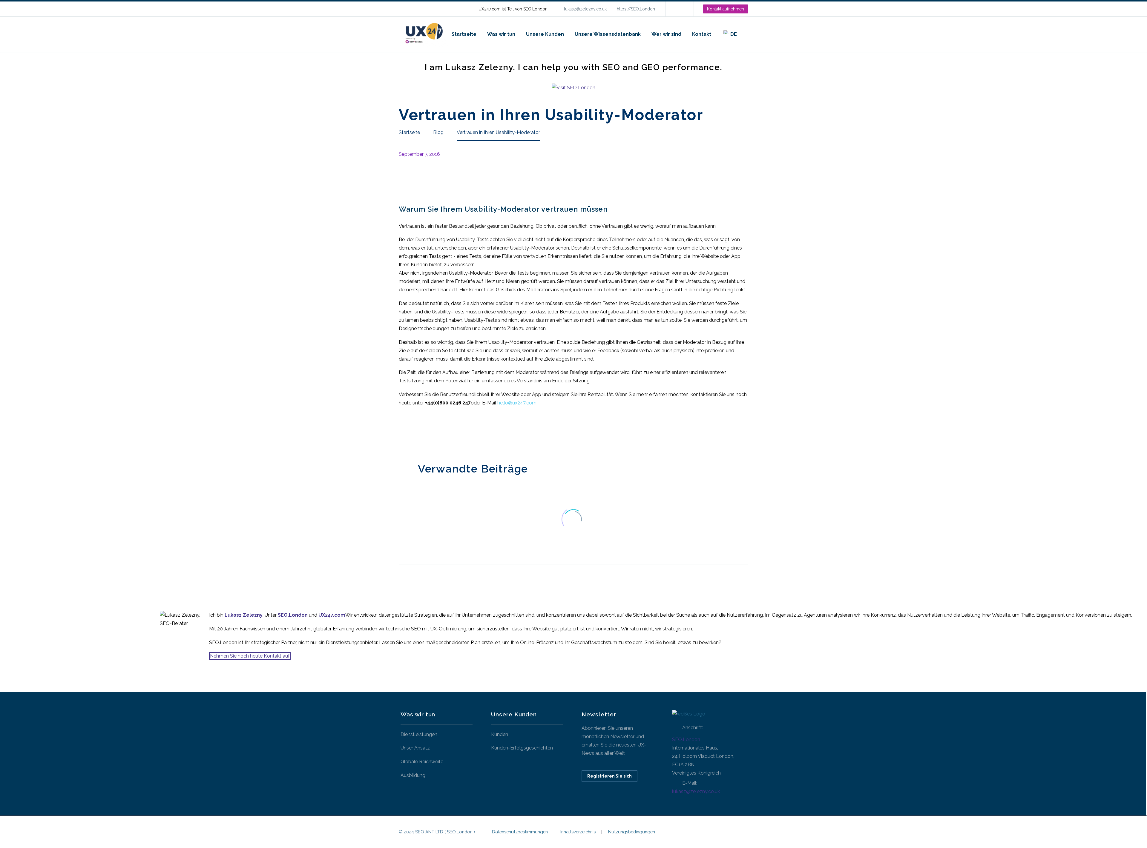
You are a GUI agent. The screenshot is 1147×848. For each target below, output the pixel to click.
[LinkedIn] (678, 9)
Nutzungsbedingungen (631, 832)
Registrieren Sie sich (609, 776)
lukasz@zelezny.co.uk (585, 9)
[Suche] (748, 34)
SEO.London (686, 739)
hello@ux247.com (516, 403)
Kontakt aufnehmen (725, 9)
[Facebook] (402, 432)
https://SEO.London (636, 9)
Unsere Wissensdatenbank (608, 34)
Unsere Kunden (545, 34)
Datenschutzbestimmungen (520, 832)
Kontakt (701, 34)
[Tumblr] (429, 432)
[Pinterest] (420, 432)
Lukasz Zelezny (244, 615)
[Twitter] (411, 432)
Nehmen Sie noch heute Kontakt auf (250, 656)
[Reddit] (447, 432)
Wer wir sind (666, 34)
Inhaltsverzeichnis (578, 832)
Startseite (464, 34)
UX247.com (331, 615)
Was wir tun (501, 34)
